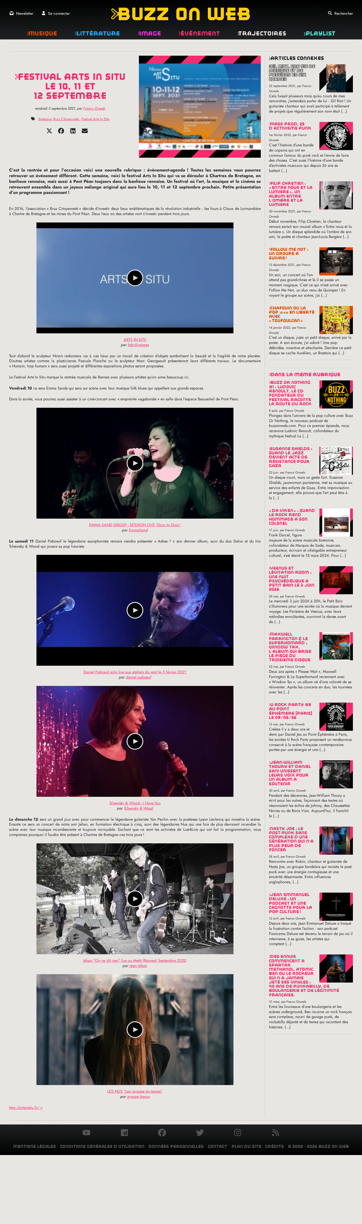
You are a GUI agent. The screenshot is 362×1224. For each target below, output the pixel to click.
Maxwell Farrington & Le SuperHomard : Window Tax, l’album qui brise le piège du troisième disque (290, 647)
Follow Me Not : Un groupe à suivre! (288, 253)
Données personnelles (176, 1146)
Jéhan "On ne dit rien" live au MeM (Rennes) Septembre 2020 (134, 960)
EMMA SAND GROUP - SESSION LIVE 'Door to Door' (135, 525)
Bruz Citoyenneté (66, 119)
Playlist (319, 33)
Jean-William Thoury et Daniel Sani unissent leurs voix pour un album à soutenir (290, 773)
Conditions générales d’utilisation (102, 1146)
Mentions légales (34, 1146)
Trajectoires (261, 33)
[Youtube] (86, 1133)
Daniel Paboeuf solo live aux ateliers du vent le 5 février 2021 (134, 672)
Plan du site (246, 1146)
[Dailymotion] (124, 1133)
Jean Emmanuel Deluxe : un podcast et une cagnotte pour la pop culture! (290, 903)
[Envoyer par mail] (85, 132)
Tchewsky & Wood (138, 808)
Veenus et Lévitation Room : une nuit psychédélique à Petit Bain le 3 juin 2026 (291, 579)
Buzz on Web (181, 13)
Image (149, 33)
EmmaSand (138, 530)
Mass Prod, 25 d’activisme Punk (290, 126)
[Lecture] (135, 278)
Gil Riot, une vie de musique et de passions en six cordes (292, 72)
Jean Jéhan (138, 966)
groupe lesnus (138, 1096)
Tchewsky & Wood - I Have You (135, 803)
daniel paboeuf (138, 677)
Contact (217, 1146)
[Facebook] (61, 132)
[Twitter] (49, 132)
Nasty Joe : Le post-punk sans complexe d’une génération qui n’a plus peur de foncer (291, 839)
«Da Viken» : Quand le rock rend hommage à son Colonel (292, 517)
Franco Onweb (94, 108)
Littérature (97, 33)
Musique (42, 33)
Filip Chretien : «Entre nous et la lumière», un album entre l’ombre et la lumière (291, 194)
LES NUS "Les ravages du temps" (134, 1091)
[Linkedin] (73, 132)
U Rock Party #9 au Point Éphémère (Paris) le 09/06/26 (290, 711)
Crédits (274, 1146)
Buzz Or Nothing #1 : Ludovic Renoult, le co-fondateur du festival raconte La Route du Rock (290, 393)
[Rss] (276, 1133)
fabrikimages (138, 345)
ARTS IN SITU (135, 339)
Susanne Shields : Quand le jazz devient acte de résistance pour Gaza (290, 457)
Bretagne (44, 119)
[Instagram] (238, 1133)
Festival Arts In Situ (96, 119)
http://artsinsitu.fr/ (24, 1107)
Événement (199, 33)
